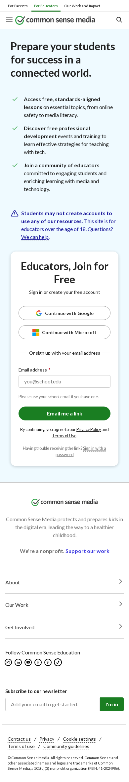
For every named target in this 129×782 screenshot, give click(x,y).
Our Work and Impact (82, 6)
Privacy (46, 739)
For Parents (18, 6)
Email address (33, 369)
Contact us (19, 739)
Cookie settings (79, 739)
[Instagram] (8, 662)
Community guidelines (66, 746)
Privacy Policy (88, 429)
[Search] (119, 20)
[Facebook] (38, 662)
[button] (10, 20)
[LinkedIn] (18, 662)
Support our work (87, 551)
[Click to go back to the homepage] (59, 20)
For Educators (46, 6)
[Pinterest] (48, 662)
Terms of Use (64, 435)
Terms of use (21, 746)
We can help (35, 237)
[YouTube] (28, 662)
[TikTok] (58, 662)
